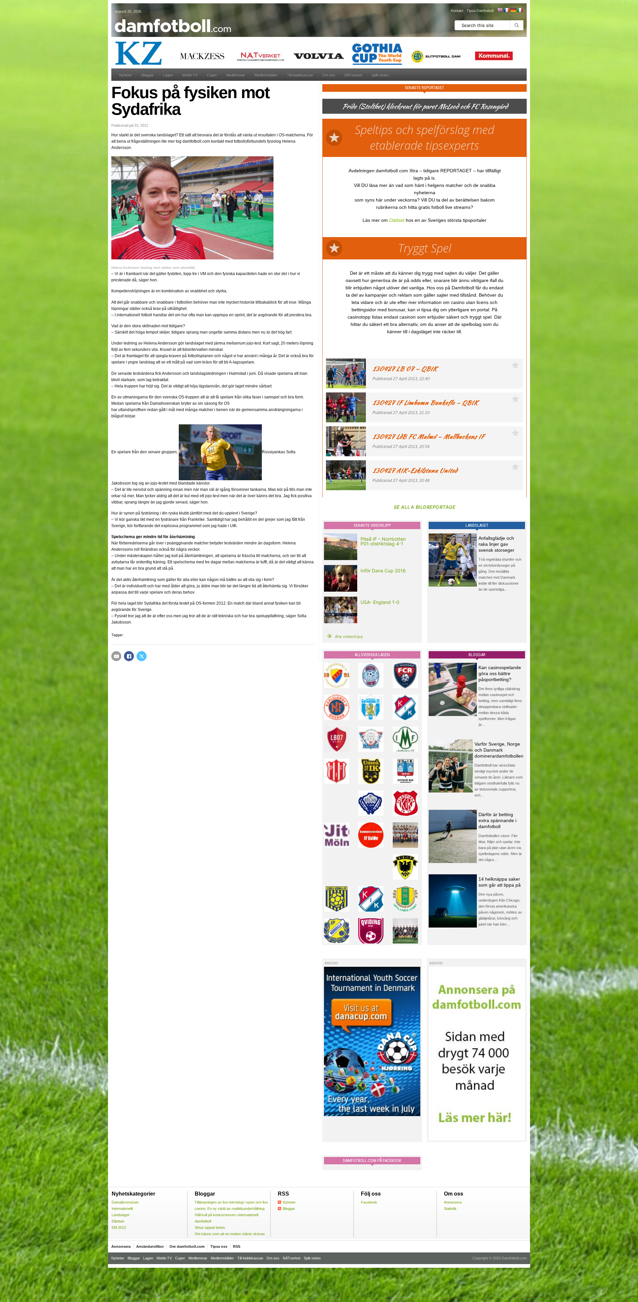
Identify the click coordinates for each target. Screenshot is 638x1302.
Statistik (450, 1209)
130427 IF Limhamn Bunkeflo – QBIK (425, 402)
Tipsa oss (218, 1246)
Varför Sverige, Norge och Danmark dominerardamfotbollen (499, 750)
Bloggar (148, 75)
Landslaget (120, 1215)
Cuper (212, 75)
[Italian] (520, 10)
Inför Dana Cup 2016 (383, 570)
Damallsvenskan (125, 1202)
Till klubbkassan (300, 75)
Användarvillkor (150, 1246)
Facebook (369, 1202)
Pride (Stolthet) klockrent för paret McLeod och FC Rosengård (424, 106)
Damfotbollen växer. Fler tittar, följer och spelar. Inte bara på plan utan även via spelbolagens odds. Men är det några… (500, 848)
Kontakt (457, 11)
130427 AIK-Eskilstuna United (414, 470)
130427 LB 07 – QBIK (404, 368)
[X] (142, 656)
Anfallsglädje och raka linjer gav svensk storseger (496, 544)
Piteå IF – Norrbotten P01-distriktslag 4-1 (383, 541)
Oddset (396, 220)
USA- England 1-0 (380, 602)
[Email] (116, 656)
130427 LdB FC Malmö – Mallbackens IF (428, 436)
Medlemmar (235, 75)
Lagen (168, 75)
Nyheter (125, 75)
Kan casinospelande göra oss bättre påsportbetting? (499, 673)
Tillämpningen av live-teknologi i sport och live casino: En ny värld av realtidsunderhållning (231, 1205)
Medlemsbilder (266, 75)
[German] (513, 10)
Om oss (328, 75)
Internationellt (122, 1209)
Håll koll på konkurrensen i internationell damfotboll (226, 1218)
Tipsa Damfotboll (480, 11)
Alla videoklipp (349, 636)
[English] (500, 10)
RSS (236, 1246)
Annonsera (453, 1202)
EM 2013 (119, 1228)
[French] (506, 10)
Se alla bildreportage (425, 507)
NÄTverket (353, 75)
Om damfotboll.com (187, 1246)
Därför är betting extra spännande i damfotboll (497, 820)
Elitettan (118, 1221)
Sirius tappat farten (210, 1228)
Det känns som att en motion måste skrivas (230, 1234)
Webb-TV (190, 75)
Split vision (380, 75)
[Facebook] (129, 656)
